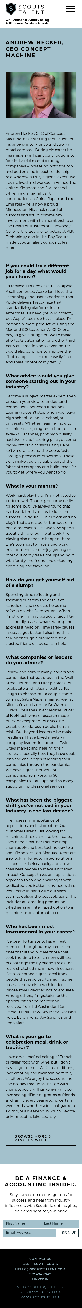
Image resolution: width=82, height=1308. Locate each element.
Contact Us (40, 1258)
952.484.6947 (40, 1274)
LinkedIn (40, 1279)
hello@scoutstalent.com (40, 1269)
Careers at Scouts (40, 1264)
